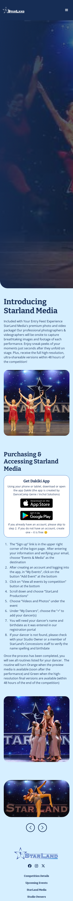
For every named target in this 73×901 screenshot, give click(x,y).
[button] (54, 10)
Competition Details (36, 876)
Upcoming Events (36, 883)
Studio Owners (36, 896)
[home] (17, 10)
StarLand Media (36, 889)
